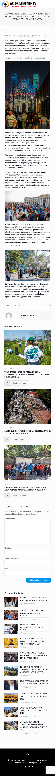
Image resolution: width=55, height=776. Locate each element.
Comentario (9, 519)
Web (6, 569)
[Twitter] (29, 766)
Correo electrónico (12, 558)
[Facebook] (25, 766)
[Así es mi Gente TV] (19, 4)
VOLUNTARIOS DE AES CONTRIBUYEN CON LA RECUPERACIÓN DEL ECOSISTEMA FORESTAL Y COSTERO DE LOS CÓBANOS (27, 374)
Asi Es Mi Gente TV (25, 35)
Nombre (8, 548)
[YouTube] (33, 766)
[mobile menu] (51, 4)
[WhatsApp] (22, 766)
